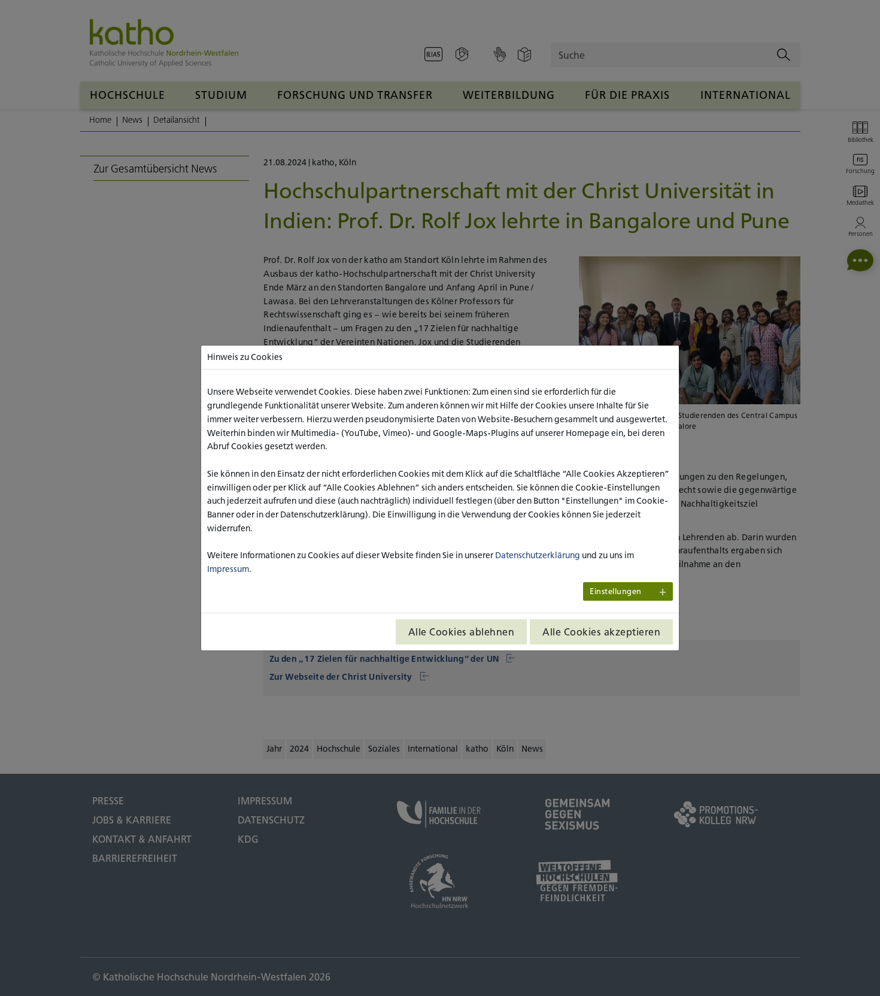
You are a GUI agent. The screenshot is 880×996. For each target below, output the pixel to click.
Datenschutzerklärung (537, 555)
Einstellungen (616, 591)
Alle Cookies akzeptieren (601, 632)
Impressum (228, 569)
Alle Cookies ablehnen (461, 632)
